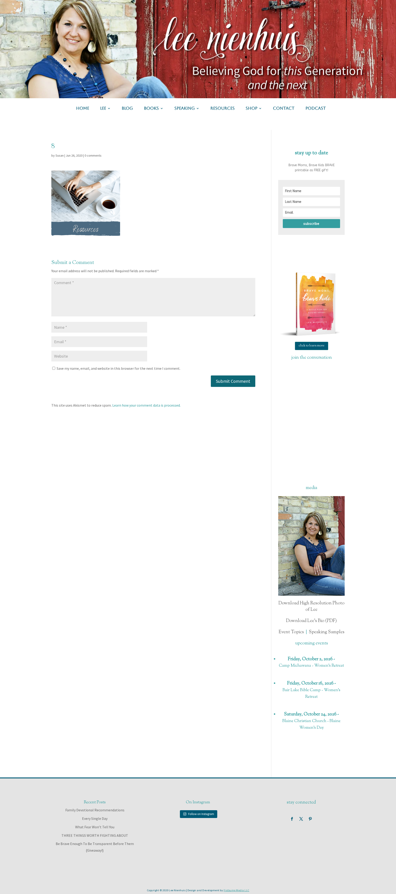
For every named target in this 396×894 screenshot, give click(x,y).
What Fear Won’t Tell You (94, 827)
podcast (315, 109)
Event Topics (291, 632)
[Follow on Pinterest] (310, 819)
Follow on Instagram (201, 814)
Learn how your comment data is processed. (146, 405)
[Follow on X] (301, 819)
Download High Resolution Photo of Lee (311, 606)
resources (222, 109)
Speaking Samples (326, 632)
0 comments (93, 155)
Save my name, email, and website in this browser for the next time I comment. (118, 368)
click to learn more (311, 345)
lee (103, 109)
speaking (184, 109)
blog (127, 109)
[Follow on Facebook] (292, 819)
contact (283, 109)
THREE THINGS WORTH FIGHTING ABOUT (94, 835)
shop (251, 109)
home (82, 109)
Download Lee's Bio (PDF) (311, 621)
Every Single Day (94, 818)
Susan (59, 155)
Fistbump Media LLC (236, 890)
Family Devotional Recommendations (94, 810)
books (151, 109)
